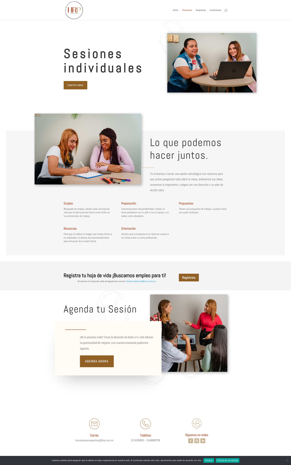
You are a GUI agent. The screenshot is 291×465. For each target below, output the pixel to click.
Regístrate (189, 277)
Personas (187, 10)
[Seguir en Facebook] (190, 440)
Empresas (201, 10)
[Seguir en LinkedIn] (202, 440)
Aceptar (209, 460)
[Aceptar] (287, 460)
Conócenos (215, 10)
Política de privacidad (227, 460)
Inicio (175, 10)
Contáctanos (75, 85)
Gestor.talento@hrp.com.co (141, 281)
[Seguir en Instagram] (196, 440)
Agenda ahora (96, 361)
